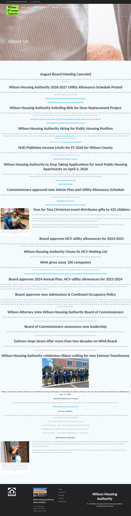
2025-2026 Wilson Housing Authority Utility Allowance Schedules (65, 205)
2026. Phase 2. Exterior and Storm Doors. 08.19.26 (46, 119)
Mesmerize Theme (107, 506)
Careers (54, 7)
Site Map (61, 495)
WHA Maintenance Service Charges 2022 (65, 406)
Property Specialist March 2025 (72, 142)
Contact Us (62, 492)
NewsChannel (107, 7)
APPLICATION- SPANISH (65, 184)
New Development (90, 7)
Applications (62, 501)
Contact (24, 12)
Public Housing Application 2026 (65, 180)
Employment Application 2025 (65, 136)
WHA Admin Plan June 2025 (65, 201)
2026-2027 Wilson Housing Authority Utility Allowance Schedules (65, 98)
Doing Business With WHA (71, 7)
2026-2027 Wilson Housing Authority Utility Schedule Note (65, 102)
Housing (44, 7)
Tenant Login (25, 7)
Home (35, 7)
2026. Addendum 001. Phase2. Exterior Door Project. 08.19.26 (81, 119)
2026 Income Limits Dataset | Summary (65, 159)
